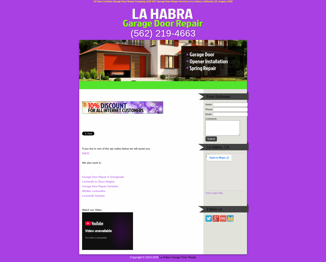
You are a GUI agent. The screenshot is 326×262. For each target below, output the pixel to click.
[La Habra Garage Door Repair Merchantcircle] (223, 221)
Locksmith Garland (93, 195)
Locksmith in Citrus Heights (98, 181)
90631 (86, 153)
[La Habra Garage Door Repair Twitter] (208, 221)
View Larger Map (214, 193)
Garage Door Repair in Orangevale (103, 176)
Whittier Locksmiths (93, 190)
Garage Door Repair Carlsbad (100, 186)
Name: (208, 104)
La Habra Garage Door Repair (177, 257)
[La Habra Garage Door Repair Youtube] (216, 221)
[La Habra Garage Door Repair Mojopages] (230, 221)
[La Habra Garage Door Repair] (163, 28)
